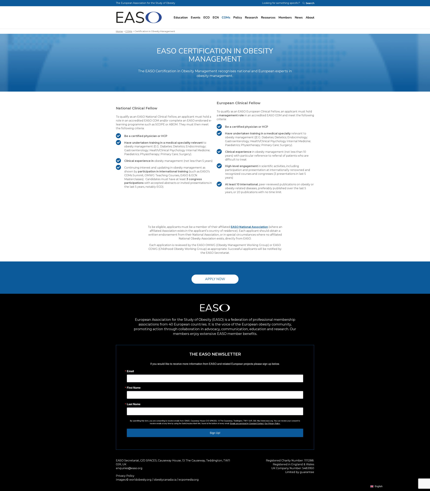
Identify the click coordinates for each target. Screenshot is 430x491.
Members (285, 17)
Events (195, 17)
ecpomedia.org (189, 479)
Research (251, 17)
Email (130, 371)
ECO (206, 17)
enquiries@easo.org (129, 468)
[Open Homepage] (139, 17)
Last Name (133, 404)
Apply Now (215, 279)
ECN (216, 17)
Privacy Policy (125, 475)
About (310, 17)
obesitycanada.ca (165, 479)
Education (181, 17)
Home (119, 31)
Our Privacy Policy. (272, 423)
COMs (226, 17)
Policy (237, 17)
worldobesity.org (140, 479)
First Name (134, 387)
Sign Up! (215, 433)
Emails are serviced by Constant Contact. (247, 423)
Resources (268, 17)
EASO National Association (249, 227)
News (299, 17)
